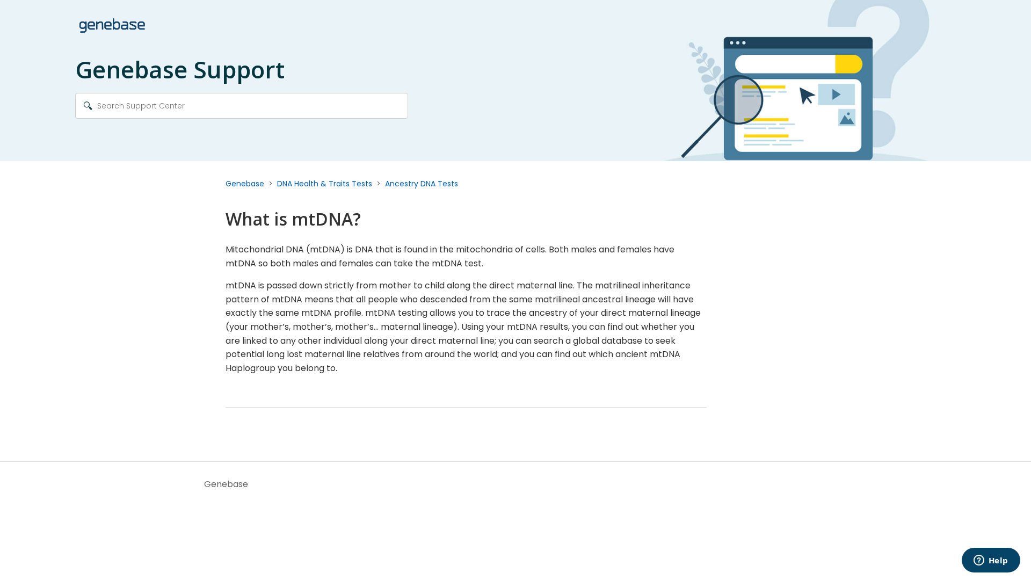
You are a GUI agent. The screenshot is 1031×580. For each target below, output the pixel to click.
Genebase (245, 183)
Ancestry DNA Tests (421, 183)
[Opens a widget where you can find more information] (990, 561)
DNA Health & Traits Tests (324, 183)
